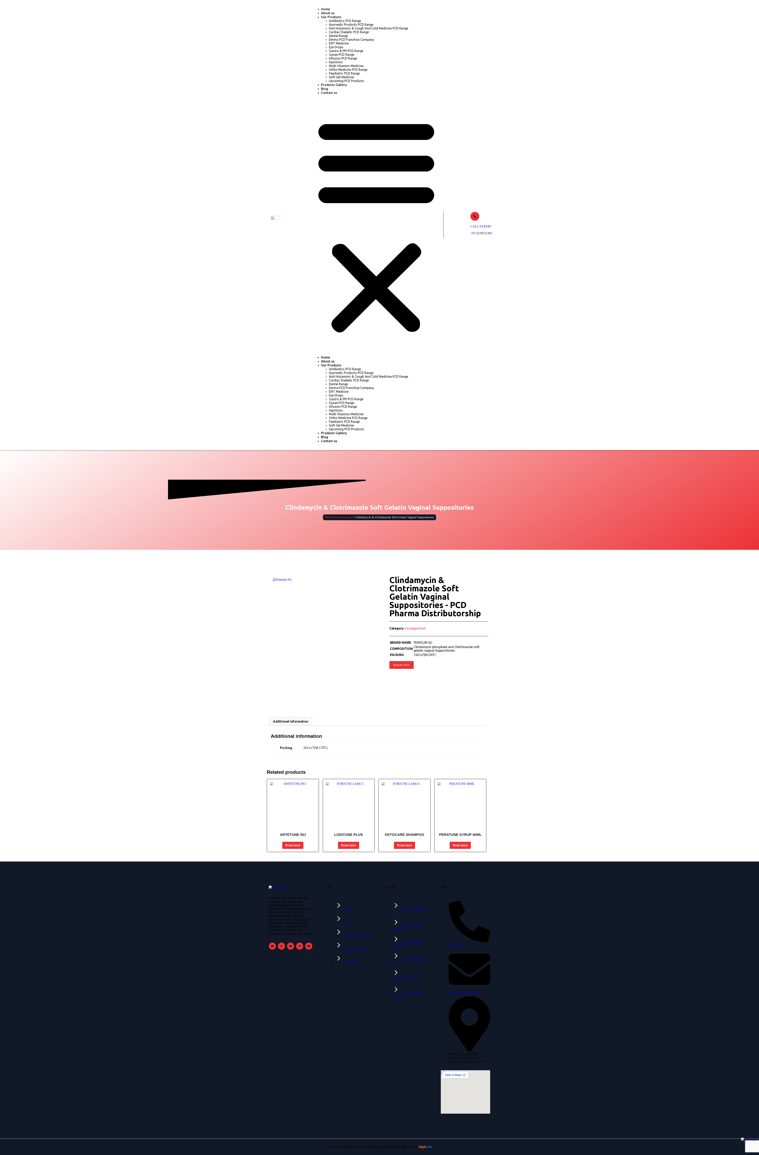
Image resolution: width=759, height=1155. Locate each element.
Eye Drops (336, 47)
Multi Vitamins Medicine (346, 66)
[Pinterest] (308, 946)
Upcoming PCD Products (346, 81)
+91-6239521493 (481, 233)
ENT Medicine (339, 43)
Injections (336, 62)
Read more (292, 845)
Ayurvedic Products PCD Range (351, 24)
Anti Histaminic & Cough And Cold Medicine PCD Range (368, 28)
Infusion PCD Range (343, 58)
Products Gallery (334, 85)
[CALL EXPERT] (474, 216)
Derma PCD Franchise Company (351, 39)
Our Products (331, 17)
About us (328, 13)
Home (325, 9)
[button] (376, 225)
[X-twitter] (281, 946)
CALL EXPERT (481, 226)
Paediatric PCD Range (344, 73)
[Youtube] (290, 946)
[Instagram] (299, 946)
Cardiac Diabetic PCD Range (349, 32)
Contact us (329, 92)
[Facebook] (272, 946)
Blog (324, 89)
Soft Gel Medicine (341, 77)
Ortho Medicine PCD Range (348, 69)
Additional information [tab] (290, 721)
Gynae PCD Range (341, 54)
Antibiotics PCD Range (345, 21)
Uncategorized (344, 517)
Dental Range (338, 36)
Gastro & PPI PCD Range (346, 51)
